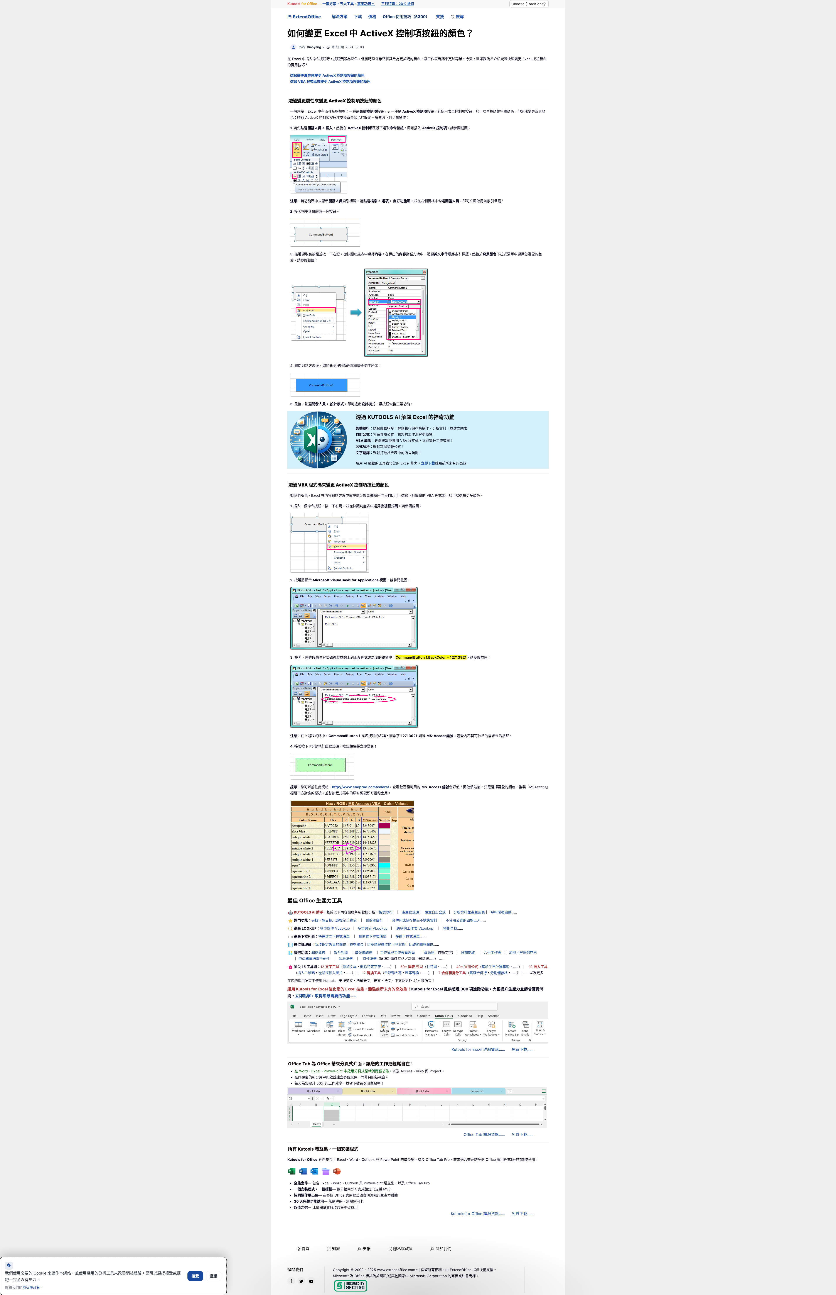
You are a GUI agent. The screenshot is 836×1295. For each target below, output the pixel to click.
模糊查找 (450, 928)
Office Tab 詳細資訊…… (484, 1134)
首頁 (305, 1248)
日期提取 (468, 952)
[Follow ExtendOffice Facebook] (291, 1281)
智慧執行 (386, 912)
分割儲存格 (499, 973)
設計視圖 (341, 952)
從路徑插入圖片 (330, 973)
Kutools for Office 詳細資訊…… (478, 1213)
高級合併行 (478, 973)
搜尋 (460, 16)
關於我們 (443, 1248)
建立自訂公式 (435, 912)
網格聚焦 (318, 952)
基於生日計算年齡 (495, 966)
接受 (195, 1276)
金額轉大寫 (393, 973)
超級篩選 (346, 958)
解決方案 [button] (339, 16)
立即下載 (428, 463)
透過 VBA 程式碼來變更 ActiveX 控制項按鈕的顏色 (330, 81)
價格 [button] (372, 16)
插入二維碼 (306, 973)
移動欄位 (357, 944)
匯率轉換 (412, 973)
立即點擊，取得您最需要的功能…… (325, 995)
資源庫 (429, 952)
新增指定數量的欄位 (330, 944)
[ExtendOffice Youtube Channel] (311, 1281)
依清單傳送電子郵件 (314, 958)
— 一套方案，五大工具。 (331, 4)
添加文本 (350, 966)
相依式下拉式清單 (372, 936)
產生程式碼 (410, 912)
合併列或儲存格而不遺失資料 (414, 920)
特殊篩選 (370, 958)
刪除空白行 (374, 920)
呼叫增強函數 (500, 912)
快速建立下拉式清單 (334, 936)
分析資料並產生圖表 (469, 912)
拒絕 (213, 1276)
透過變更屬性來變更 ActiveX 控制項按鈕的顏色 (327, 75)
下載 (358, 16)
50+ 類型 (411, 966)
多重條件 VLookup (335, 928)
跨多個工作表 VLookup (414, 928)
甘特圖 (431, 966)
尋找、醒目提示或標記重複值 (334, 920)
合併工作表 (492, 952)
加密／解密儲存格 (523, 952)
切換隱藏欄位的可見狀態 (386, 944)
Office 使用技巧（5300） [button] (406, 16)
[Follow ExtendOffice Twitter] (301, 1281)
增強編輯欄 (363, 952)
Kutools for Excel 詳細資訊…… (478, 1049)
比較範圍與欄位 (421, 944)
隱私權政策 (403, 1248)
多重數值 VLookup (373, 928)
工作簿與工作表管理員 (397, 952)
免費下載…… (522, 1049)
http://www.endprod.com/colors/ (360, 787)
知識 (336, 1248)
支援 (440, 16)
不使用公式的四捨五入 (463, 920)
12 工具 (329, 966)
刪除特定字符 (370, 966)
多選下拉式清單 (407, 936)
